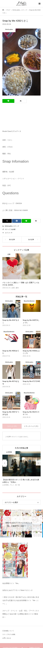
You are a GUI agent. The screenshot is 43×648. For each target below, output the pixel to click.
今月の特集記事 (21, 448)
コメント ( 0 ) (12, 426)
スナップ (16, 226)
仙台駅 (13, 229)
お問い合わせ (6, 638)
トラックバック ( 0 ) (31, 426)
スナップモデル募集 (8, 634)
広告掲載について (8, 631)
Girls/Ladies (9, 226)
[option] (21, 469)
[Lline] (8, 101)
